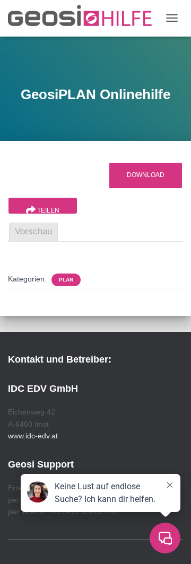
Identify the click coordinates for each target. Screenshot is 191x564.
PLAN (66, 280)
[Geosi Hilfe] (84, 18)
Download (145, 175)
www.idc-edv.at (33, 435)
